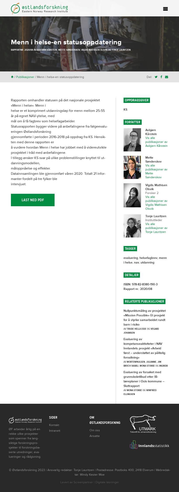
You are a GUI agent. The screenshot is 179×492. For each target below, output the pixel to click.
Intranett (54, 431)
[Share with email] (166, 77)
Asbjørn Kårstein (47, 50)
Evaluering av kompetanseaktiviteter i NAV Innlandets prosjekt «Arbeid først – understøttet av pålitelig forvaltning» (144, 348)
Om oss (95, 430)
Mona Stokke (147, 365)
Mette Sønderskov (69, 50)
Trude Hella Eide (136, 329)
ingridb (163, 365)
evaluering (131, 258)
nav (136, 262)
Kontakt (54, 425)
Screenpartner (83, 482)
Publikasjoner (25, 77)
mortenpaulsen (136, 362)
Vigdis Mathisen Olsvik (94, 50)
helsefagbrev (148, 258)
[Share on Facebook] (161, 77)
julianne (151, 362)
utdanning (147, 262)
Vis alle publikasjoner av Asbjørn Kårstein (156, 142)
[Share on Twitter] (156, 77)
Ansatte (95, 436)
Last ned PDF (33, 200)
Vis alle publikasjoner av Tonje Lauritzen (156, 228)
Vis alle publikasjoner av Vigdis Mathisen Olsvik (156, 203)
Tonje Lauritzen (121, 50)
